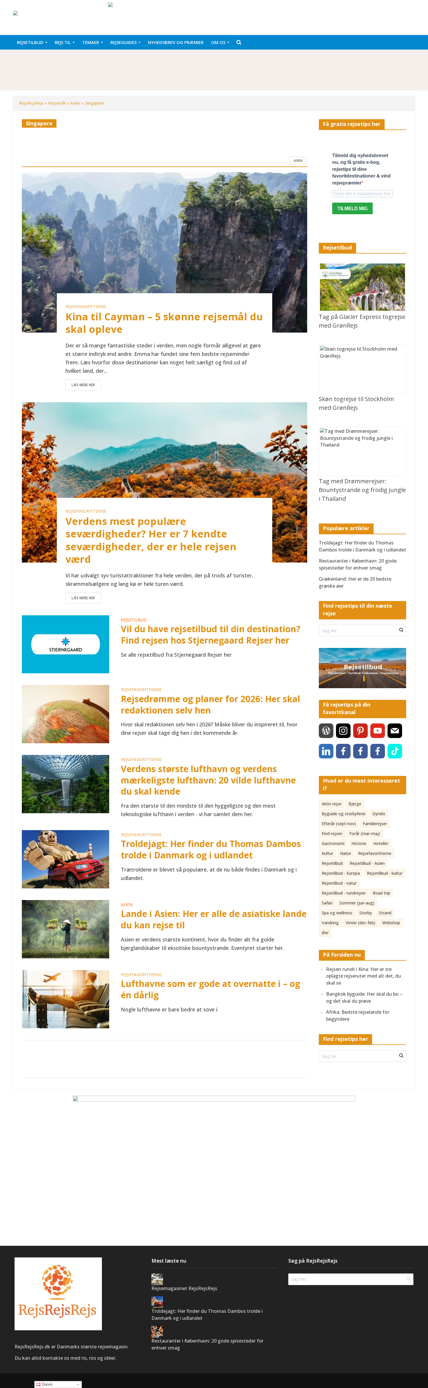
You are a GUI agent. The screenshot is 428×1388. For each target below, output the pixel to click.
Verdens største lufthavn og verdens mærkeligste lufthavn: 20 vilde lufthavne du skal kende (208, 780)
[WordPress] (326, 730)
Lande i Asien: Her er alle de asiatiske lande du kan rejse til (214, 919)
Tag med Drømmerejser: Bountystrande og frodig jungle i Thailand (362, 490)
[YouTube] (377, 730)
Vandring (330, 922)
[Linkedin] (326, 751)
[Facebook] (343, 751)
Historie (358, 843)
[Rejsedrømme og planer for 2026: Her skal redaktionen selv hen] (65, 713)
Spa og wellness (337, 913)
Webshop (391, 922)
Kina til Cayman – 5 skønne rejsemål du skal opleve (164, 322)
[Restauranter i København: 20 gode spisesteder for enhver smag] (157, 1331)
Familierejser (375, 823)
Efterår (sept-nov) (339, 823)
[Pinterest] (360, 730)
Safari (327, 903)
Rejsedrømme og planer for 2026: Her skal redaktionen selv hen (210, 704)
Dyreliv (378, 813)
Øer (325, 932)
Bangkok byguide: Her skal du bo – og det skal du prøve (364, 997)
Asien (75, 103)
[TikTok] (395, 751)
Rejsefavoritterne (86, 306)
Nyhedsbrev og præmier (176, 42)
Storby (365, 913)
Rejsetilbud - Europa (341, 873)
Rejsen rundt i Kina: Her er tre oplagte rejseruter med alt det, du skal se (363, 976)
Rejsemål (57, 103)
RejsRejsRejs (31, 103)
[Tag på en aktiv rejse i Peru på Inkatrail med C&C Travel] (42, 75)
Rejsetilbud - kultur (384, 873)
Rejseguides (123, 42)
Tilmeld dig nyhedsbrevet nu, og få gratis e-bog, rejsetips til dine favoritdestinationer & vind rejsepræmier (361, 169)
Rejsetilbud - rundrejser (344, 893)
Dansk (47, 1384)
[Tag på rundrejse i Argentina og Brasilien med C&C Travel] (42, 62)
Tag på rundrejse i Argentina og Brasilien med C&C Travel (123, 62)
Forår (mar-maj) (364, 833)
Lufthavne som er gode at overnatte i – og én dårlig (210, 989)
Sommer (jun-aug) (356, 903)
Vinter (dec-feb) (360, 922)
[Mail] (395, 730)
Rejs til (63, 42)
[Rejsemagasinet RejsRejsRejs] (157, 1278)
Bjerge (355, 804)
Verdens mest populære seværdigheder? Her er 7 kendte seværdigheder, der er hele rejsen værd (151, 540)
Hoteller (380, 843)
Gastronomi (333, 843)
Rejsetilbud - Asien (367, 863)
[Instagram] (343, 730)
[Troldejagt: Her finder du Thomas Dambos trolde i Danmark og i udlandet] (65, 858)
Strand (385, 913)
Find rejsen (332, 833)
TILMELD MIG (352, 208)
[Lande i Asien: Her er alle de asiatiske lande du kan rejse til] (65, 928)
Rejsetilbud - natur (339, 883)
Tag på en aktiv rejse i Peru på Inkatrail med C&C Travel (122, 75)
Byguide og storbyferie (343, 813)
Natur (345, 853)
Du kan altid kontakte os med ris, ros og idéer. (66, 1358)
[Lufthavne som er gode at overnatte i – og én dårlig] (65, 998)
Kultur (327, 853)
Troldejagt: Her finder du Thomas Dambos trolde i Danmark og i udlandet (211, 849)
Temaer (90, 42)
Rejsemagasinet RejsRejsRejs (184, 1288)
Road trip (381, 893)
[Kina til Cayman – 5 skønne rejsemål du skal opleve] (164, 251)
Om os (218, 42)
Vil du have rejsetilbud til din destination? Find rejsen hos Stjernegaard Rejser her (210, 634)
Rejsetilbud (30, 42)
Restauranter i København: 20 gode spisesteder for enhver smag (358, 564)
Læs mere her (83, 384)
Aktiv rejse (332, 804)
